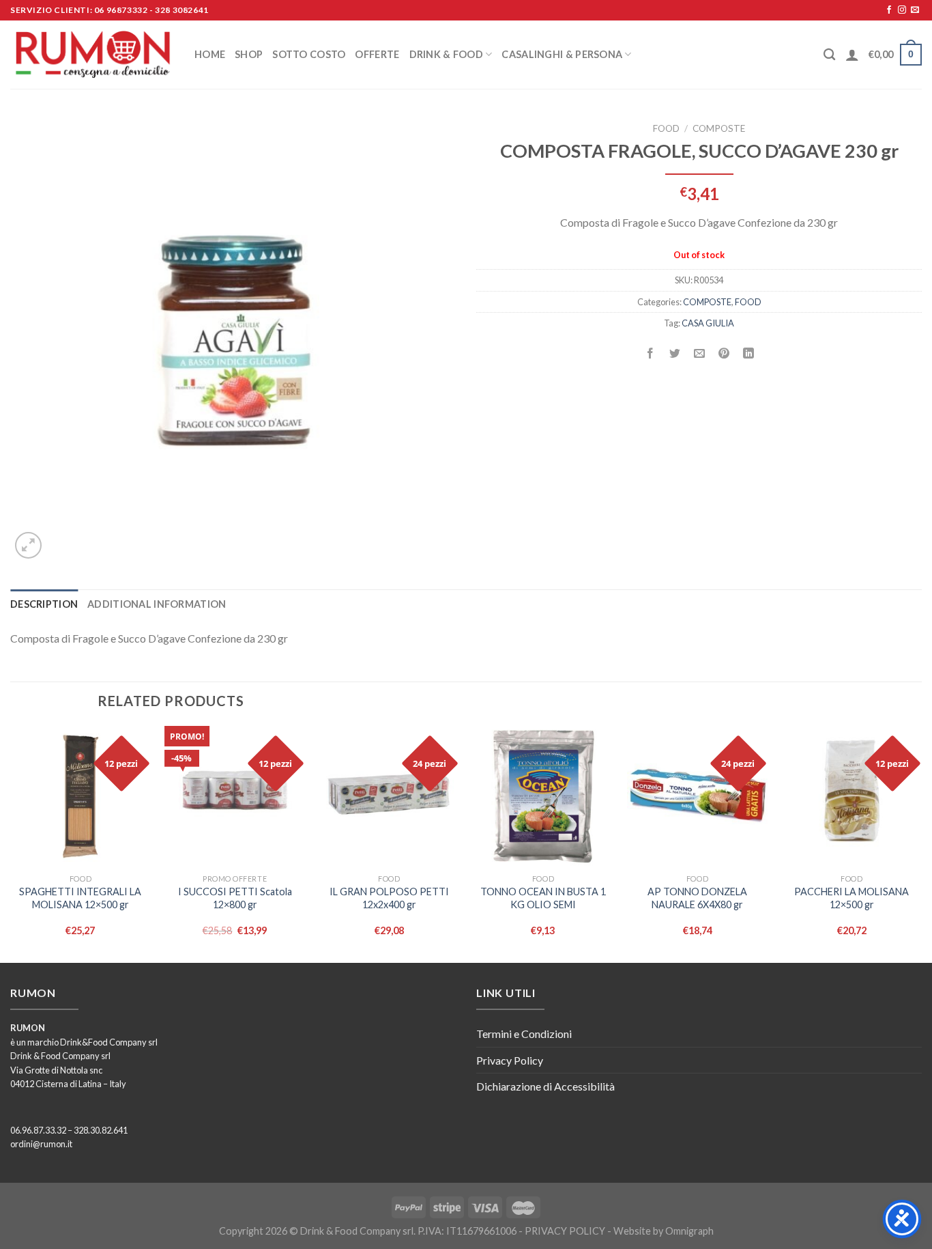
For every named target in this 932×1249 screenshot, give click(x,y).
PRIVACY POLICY (565, 1231)
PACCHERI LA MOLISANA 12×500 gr (851, 898)
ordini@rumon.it (41, 1143)
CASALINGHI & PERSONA (561, 54)
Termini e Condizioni (524, 1033)
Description (44, 604)
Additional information (156, 604)
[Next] (921, 843)
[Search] (829, 55)
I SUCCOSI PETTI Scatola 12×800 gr (235, 898)
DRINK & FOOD (446, 54)
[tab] (44, 604)
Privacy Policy (509, 1060)
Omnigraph (689, 1231)
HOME (209, 54)
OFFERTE (377, 54)
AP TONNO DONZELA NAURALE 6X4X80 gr (697, 898)
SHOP (249, 54)
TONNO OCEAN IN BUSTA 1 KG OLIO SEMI (543, 898)
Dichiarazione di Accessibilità (545, 1086)
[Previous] (11, 843)
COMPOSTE (719, 128)
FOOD (666, 128)
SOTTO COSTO (308, 54)
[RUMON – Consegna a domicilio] (92, 54)
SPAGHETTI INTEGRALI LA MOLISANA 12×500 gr (80, 898)
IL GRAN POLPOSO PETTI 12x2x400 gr (389, 898)
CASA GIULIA (708, 323)
